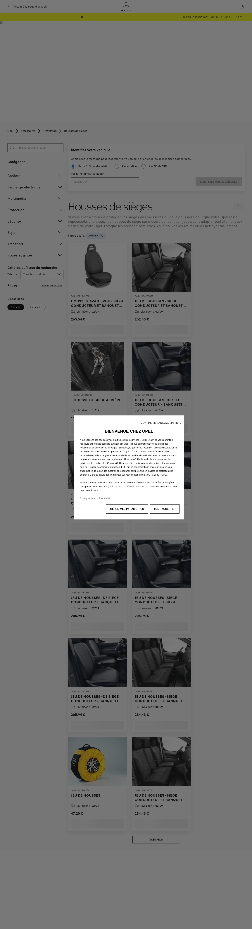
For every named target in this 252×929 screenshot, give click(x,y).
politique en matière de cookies (127, 486)
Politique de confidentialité (95, 498)
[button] (161, 422)
